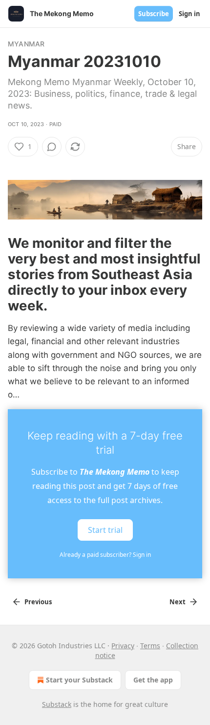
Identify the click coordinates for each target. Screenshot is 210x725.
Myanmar (26, 44)
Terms (150, 645)
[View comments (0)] (52, 146)
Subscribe (153, 13)
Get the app (153, 679)
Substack (56, 704)
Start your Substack (79, 679)
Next (177, 601)
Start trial (105, 530)
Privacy (122, 645)
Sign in (189, 13)
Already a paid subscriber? (105, 554)
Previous (38, 601)
